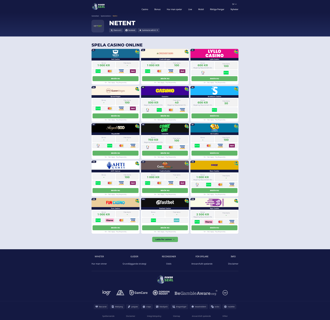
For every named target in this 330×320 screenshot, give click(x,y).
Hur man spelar (174, 9)
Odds (168, 263)
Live (190, 9)
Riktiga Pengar (217, 9)
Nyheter (234, 9)
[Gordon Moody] (161, 292)
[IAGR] (106, 292)
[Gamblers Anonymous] (120, 292)
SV (233, 4)
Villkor (225, 316)
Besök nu (115, 79)
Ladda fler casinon (163, 239)
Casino (145, 9)
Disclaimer (233, 263)
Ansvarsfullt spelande (201, 263)
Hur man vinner (99, 263)
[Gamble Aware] (196, 292)
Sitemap (176, 316)
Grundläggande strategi (134, 263)
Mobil (201, 9)
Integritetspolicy (154, 316)
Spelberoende (108, 316)
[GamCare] (139, 292)
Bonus (157, 9)
